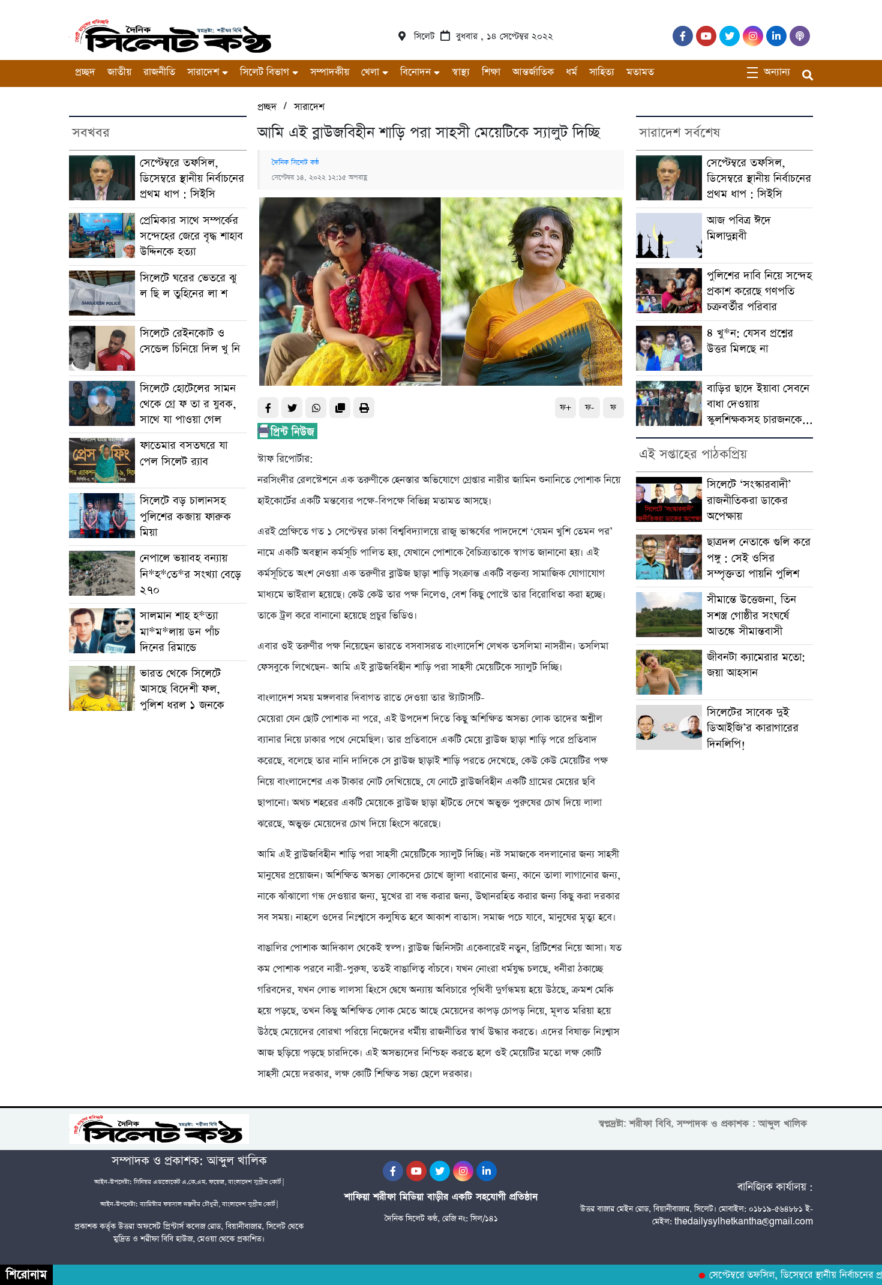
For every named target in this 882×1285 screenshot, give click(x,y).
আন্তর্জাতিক (533, 72)
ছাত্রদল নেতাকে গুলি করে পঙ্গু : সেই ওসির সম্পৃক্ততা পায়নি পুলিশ (759, 558)
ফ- (589, 407)
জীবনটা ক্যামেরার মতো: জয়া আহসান (756, 665)
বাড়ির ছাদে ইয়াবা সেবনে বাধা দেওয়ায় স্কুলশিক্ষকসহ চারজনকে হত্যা (758, 404)
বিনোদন (415, 72)
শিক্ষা (491, 72)
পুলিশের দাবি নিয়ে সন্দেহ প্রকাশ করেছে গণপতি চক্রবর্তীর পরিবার (759, 291)
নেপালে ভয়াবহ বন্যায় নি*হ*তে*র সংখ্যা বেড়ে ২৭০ (190, 574)
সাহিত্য (601, 72)
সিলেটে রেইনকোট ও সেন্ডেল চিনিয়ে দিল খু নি (190, 341)
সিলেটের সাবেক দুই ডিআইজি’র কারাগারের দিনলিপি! (753, 728)
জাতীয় (119, 72)
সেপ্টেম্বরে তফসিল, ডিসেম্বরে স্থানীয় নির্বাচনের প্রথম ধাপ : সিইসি (192, 178)
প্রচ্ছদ (85, 72)
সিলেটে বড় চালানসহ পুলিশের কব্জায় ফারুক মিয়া (185, 516)
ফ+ (565, 407)
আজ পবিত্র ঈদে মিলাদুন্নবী (739, 228)
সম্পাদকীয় (329, 72)
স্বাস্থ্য (461, 72)
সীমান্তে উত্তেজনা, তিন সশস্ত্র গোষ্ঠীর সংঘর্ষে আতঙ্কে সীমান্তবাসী (751, 615)
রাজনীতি (159, 72)
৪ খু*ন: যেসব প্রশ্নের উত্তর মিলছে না (750, 341)
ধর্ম (571, 72)
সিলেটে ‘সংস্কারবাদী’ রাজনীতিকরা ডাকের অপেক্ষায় (749, 500)
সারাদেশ (203, 72)
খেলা (370, 72)
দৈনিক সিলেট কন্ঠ (295, 162)
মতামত (640, 72)
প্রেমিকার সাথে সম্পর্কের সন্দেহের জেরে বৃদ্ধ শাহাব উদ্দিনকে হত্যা (191, 236)
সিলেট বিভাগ (264, 72)
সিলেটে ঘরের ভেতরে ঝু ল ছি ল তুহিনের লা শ (188, 286)
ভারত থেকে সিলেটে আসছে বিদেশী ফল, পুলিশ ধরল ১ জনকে (182, 689)
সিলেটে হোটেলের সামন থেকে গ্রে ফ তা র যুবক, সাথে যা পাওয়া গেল (188, 404)
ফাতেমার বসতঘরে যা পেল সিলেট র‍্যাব (183, 453)
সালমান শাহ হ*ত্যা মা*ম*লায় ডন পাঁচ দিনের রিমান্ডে (180, 631)
